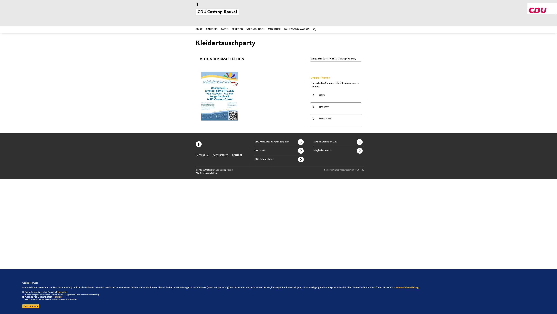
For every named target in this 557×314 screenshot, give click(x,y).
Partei (224, 29)
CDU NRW (260, 150)
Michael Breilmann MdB (325, 142)
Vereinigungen (255, 29)
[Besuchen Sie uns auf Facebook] (197, 5)
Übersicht (62, 292)
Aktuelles (211, 29)
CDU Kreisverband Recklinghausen (272, 142)
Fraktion (237, 29)
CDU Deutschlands (264, 159)
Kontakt (237, 155)
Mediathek (274, 29)
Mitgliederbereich (322, 150)
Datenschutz (220, 155)
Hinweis (58, 297)
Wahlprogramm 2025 (296, 29)
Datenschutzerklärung (407, 288)
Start (199, 29)
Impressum (202, 155)
